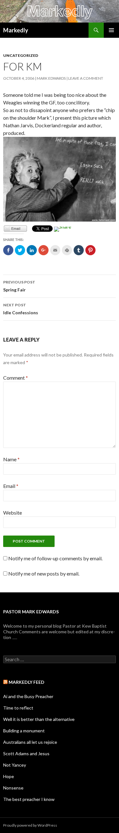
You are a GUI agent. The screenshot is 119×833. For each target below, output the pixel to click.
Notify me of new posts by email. (43, 573)
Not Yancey (14, 765)
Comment (15, 378)
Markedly (15, 30)
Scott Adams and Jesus (26, 753)
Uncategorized (20, 55)
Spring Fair (19, 286)
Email (10, 486)
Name (11, 459)
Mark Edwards (51, 78)
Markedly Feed (26, 682)
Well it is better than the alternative (39, 719)
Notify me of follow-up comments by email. (55, 558)
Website (12, 513)
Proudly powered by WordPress (30, 825)
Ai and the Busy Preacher (28, 696)
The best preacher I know (29, 799)
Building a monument (24, 730)
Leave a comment (85, 78)
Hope (8, 776)
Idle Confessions (20, 309)
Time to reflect (18, 707)
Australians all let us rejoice (30, 742)
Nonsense (13, 787)
